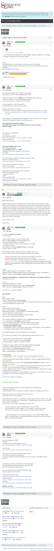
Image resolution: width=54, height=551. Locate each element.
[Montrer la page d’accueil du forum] (27, 6)
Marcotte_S (11, 41)
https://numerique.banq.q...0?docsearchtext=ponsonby (16, 449)
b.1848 (18, 283)
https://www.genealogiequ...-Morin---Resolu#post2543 (16, 137)
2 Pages (5, 30)
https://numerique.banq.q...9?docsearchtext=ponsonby (16, 483)
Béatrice (8, 513)
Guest (32, 511)
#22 (51, 90)
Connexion (7, 16)
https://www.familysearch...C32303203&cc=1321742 (15, 167)
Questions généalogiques (30, 25)
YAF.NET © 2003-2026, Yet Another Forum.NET (41, 548)
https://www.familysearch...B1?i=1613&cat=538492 (15, 154)
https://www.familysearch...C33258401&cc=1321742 (15, 161)
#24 (51, 231)
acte (27, 349)
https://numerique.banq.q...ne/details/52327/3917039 (15, 476)
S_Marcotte (16, 518)
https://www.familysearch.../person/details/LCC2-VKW (16, 178)
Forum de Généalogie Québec (11, 21)
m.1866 (42, 319)
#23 (51, 197)
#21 (51, 45)
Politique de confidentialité (9, 548)
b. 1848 (27, 271)
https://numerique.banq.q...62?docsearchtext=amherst (16, 479)
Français (20, 25)
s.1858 (45, 414)
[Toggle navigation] (50, 21)
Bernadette (16, 532)
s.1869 (13, 248)
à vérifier (5, 377)
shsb (27, 341)
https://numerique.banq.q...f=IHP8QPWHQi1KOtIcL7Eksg (16, 487)
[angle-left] (2, 33)
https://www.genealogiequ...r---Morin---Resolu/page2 (15, 141)
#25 (51, 437)
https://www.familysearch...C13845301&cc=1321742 (15, 101)
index (3, 248)
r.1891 (39, 356)
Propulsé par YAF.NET (22, 548)
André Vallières (12, 193)
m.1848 (4, 290)
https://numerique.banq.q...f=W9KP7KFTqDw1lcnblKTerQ (16, 445)
